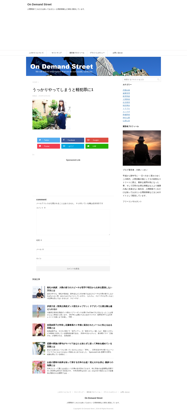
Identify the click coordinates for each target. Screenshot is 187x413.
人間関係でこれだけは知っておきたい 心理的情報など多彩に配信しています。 (93, 403)
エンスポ (126, 112)
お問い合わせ (118, 53)
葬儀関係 (126, 115)
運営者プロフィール (76, 53)
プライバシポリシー (97, 53)
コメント (41, 208)
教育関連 (126, 96)
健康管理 (126, 93)
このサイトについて (36, 53)
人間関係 (126, 99)
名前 (39, 240)
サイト (39, 259)
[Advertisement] (93, 31)
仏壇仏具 (126, 121)
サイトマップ (57, 53)
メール (40, 249)
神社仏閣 (126, 118)
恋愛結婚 (126, 90)
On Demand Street (39, 4)
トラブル (126, 108)
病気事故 (126, 105)
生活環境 (126, 102)
